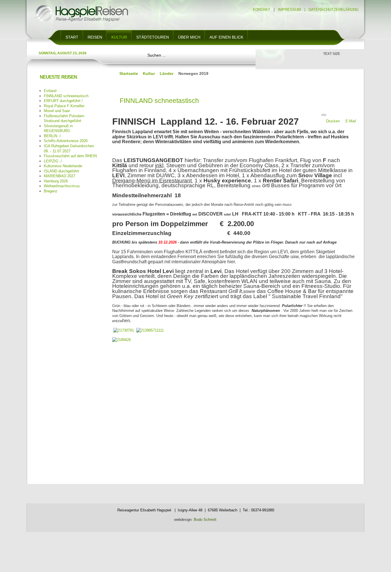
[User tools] (323, 115)
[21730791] (123, 330)
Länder (166, 73)
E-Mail (350, 121)
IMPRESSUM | (292, 9)
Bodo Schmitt (204, 519)
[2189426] (121, 340)
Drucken (333, 121)
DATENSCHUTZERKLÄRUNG (334, 9)
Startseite (128, 73)
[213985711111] (150, 330)
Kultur (149, 73)
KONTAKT (261, 9)
